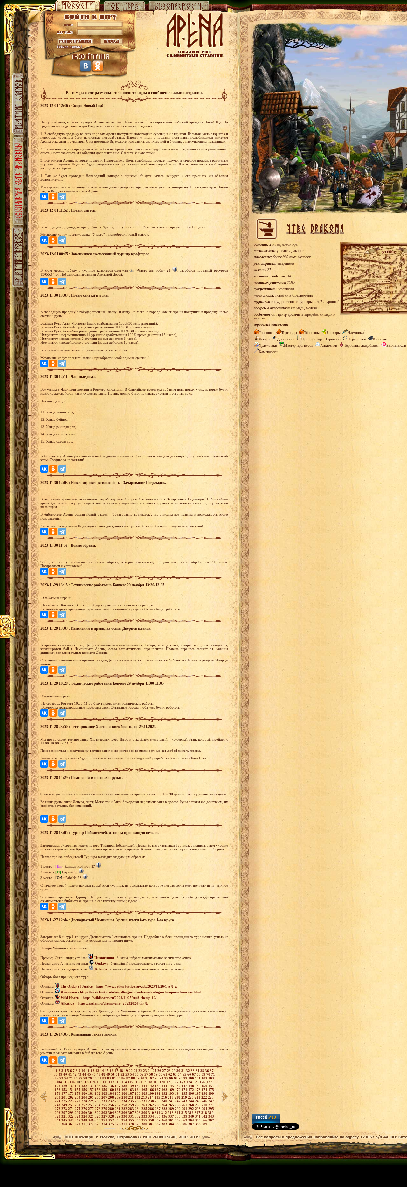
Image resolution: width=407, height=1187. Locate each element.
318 (204, 1112)
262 (151, 1105)
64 (180, 1074)
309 (144, 1112)
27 (164, 1070)
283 (131, 1109)
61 (165, 1074)
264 (165, 1105)
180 (84, 1093)
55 (137, 1074)
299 (78, 1112)
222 (204, 1097)
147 (185, 1086)
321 (64, 1116)
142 (151, 1086)
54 (132, 1074)
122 (176, 1082)
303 (104, 1112)
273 (64, 1109)
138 (124, 1086)
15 (107, 1070)
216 (164, 1097)
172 (191, 1090)
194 (178, 1093)
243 (185, 1101)
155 (78, 1090)
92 (152, 1078)
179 (78, 1093)
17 (116, 1070)
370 (78, 1124)
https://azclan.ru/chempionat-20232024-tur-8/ (113, 1003)
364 (191, 1120)
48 (103, 1074)
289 (171, 1109)
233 (118, 1101)
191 (158, 1093)
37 (212, 1070)
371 (84, 1124)
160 (111, 1090)
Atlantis (101, 969)
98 (181, 1078)
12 (93, 1070)
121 (169, 1082)
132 (84, 1086)
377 (124, 1124)
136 (111, 1086)
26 (159, 1070)
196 (191, 1093)
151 (211, 1086)
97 (176, 1078)
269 (198, 1105)
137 (118, 1086)
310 (151, 1112)
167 (158, 1090)
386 (185, 1124)
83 (109, 1078)
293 (198, 1109)
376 (118, 1124)
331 (131, 1116)
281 (118, 1109)
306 (124, 1112)
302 (98, 1112)
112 (112, 1082)
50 (113, 1074)
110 (99, 1082)
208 (111, 1097)
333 (144, 1116)
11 (88, 1070)
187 (131, 1093)
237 (144, 1101)
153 (64, 1090)
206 (98, 1097)
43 (80, 1074)
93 (157, 1078)
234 (124, 1101)
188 (138, 1093)
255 (104, 1105)
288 (165, 1109)
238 (151, 1101)
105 (66, 1082)
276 (84, 1109)
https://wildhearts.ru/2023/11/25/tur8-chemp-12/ (119, 998)
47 (99, 1074)
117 (144, 1082)
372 (91, 1124)
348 (84, 1120)
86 (123, 1078)
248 (58, 1105)
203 (78, 1097)
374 (104, 1124)
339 (185, 1116)
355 (131, 1120)
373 (98, 1124)
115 (131, 1082)
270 (205, 1105)
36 (207, 1070)
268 (191, 1105)
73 (61, 1078)
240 (165, 1101)
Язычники (69, 992)
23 (145, 1070)
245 (198, 1101)
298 (71, 1112)
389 (204, 1124)
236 (138, 1101)
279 (104, 1109)
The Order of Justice (77, 986)
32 (188, 1070)
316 (191, 1112)
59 (156, 1074)
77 (81, 1078)
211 (131, 1097)
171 (185, 1090)
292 (191, 1109)
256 (111, 1105)
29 (174, 1070)
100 (191, 1078)
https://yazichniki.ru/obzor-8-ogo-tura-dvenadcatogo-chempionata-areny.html (140, 992)
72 (57, 1078)
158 (98, 1090)
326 (98, 1116)
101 (198, 1078)
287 (158, 1109)
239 (158, 1101)
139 (131, 1086)
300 (84, 1112)
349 (91, 1120)
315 (184, 1112)
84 (114, 1078)
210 (124, 1097)
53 (127, 1074)
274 (71, 1109)
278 (98, 1109)
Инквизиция (104, 958)
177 (64, 1093)
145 (171, 1086)
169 (171, 1090)
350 (98, 1120)
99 (185, 1078)
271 (211, 1105)
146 (178, 1086)
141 (144, 1086)
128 (58, 1086)
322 (71, 1116)
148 (191, 1086)
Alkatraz (67, 1003)
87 (128, 1078)
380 (144, 1124)
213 (144, 1097)
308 (138, 1112)
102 (205, 1078)
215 (158, 1097)
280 (111, 1109)
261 (144, 1105)
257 (118, 1105)
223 (211, 1097)
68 (199, 1074)
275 (78, 1109)
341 (198, 1116)
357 (144, 1120)
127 (209, 1082)
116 (137, 1082)
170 (178, 1090)
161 (118, 1090)
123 (183, 1082)
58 (151, 1074)
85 (119, 1078)
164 (138, 1090)
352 (111, 1120)
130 (71, 1086)
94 (162, 1078)
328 (111, 1116)
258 (124, 1105)
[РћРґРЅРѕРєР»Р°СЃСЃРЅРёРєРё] (53, 196)
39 (61, 1074)
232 (111, 1101)
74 (66, 1078)
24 (150, 1070)
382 (158, 1124)
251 (78, 1105)
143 (158, 1086)
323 (78, 1116)
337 (171, 1116)
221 (198, 1097)
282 (124, 1109)
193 (171, 1093)
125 (196, 1082)
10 (83, 1070)
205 (91, 1097)
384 (171, 1124)
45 (89, 1074)
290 (178, 1109)
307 (131, 1112)
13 (97, 1070)
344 (58, 1120)
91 (147, 1078)
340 (191, 1116)
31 (183, 1070)
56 (142, 1074)
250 (71, 1105)
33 (193, 1070)
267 (185, 1105)
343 (211, 1116)
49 (108, 1074)
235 (131, 1101)
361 (171, 1120)
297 (64, 1112)
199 (211, 1093)
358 (151, 1120)
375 (111, 1124)
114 (124, 1082)
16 (112, 1070)
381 (151, 1124)
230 (98, 1101)
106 (73, 1082)
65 (185, 1074)
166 (151, 1090)
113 (118, 1082)
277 (91, 1109)
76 (76, 1078)
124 (189, 1082)
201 (64, 1097)
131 (78, 1086)
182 (98, 1093)
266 (178, 1105)
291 (185, 1109)
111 (106, 1082)
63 (175, 1074)
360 (165, 1120)
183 (104, 1093)
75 (71, 1078)
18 (121, 1070)
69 (204, 1074)
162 (124, 1090)
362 (178, 1120)
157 (91, 1090)
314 (178, 1112)
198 (205, 1093)
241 (171, 1101)
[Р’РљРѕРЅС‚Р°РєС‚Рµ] (44, 196)
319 (211, 1112)
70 (208, 1074)
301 (91, 1112)
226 (71, 1101)
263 (158, 1105)
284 (138, 1109)
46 (94, 1074)
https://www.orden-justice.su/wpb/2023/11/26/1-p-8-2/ (136, 986)
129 (64, 1086)
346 (71, 1120)
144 (165, 1086)
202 (71, 1097)
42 (75, 1074)
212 (138, 1097)
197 (198, 1093)
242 (178, 1101)
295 (211, 1109)
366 (205, 1120)
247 (211, 1101)
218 (178, 1097)
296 (58, 1112)
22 (140, 1070)
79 (90, 1078)
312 (164, 1112)
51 (118, 1074)
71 (213, 1074)
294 (205, 1109)
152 (58, 1090)
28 (169, 1070)
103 (211, 1078)
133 (91, 1086)
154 (71, 1090)
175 (211, 1090)
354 (124, 1120)
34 (198, 1070)
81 (100, 1078)
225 (64, 1101)
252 (84, 1105)
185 (118, 1093)
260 (138, 1105)
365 (198, 1120)
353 (118, 1120)
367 (211, 1120)
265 (171, 1105)
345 (64, 1120)
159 (104, 1090)
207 (104, 1097)
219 (184, 1097)
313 (171, 1112)
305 (118, 1112)
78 (85, 1078)
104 (59, 1082)
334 (151, 1116)
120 (163, 1082)
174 (205, 1090)
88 (133, 1078)
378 (131, 1124)
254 (98, 1105)
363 (185, 1120)
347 (78, 1120)
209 (118, 1097)
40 (65, 1074)
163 (131, 1090)
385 (178, 1124)
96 (171, 1078)
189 (144, 1093)
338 (178, 1116)
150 (205, 1086)
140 (138, 1086)
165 (144, 1090)
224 (58, 1101)
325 (91, 1116)
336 (165, 1116)
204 (84, 1097)
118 (150, 1082)
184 (111, 1093)
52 (123, 1074)
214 (151, 1097)
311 (158, 1112)
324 (84, 1116)
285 (144, 1109)
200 (58, 1097)
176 (58, 1093)
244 (191, 1101)
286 (151, 1109)
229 (91, 1101)
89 (138, 1078)
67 (194, 1074)
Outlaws (101, 963)
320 (58, 1116)
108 (86, 1082)
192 (165, 1093)
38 (56, 1074)
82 (104, 1078)
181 (91, 1093)
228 (84, 1101)
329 (118, 1116)
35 (202, 1070)
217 (171, 1097)
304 (111, 1112)
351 (104, 1120)
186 (124, 1093)
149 (198, 1086)
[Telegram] (62, 196)
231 (104, 1101)
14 (102, 1070)
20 (131, 1070)
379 (138, 1124)
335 (158, 1116)
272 (58, 1109)
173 (198, 1090)
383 (165, 1124)
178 (71, 1093)
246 (205, 1101)
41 (70, 1074)
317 (198, 1112)
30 (178, 1070)
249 (64, 1105)
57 (146, 1074)
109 (93, 1082)
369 (71, 1124)
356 (138, 1120)
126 (203, 1082)
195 (185, 1093)
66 (189, 1074)
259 (131, 1105)
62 (170, 1074)
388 (198, 1124)
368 (64, 1124)
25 (155, 1070)
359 (158, 1120)
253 (91, 1105)
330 (124, 1116)
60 (161, 1074)
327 (104, 1116)
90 (143, 1078)
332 (138, 1116)
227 (78, 1101)
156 (84, 1090)
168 (165, 1090)
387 (191, 1124)
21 (136, 1070)
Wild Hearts (70, 998)
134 (98, 1086)
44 (84, 1074)
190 (151, 1093)
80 (95, 1078)
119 (156, 1082)
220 (191, 1097)
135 (104, 1086)
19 (126, 1070)
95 (166, 1078)
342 (205, 1116)
